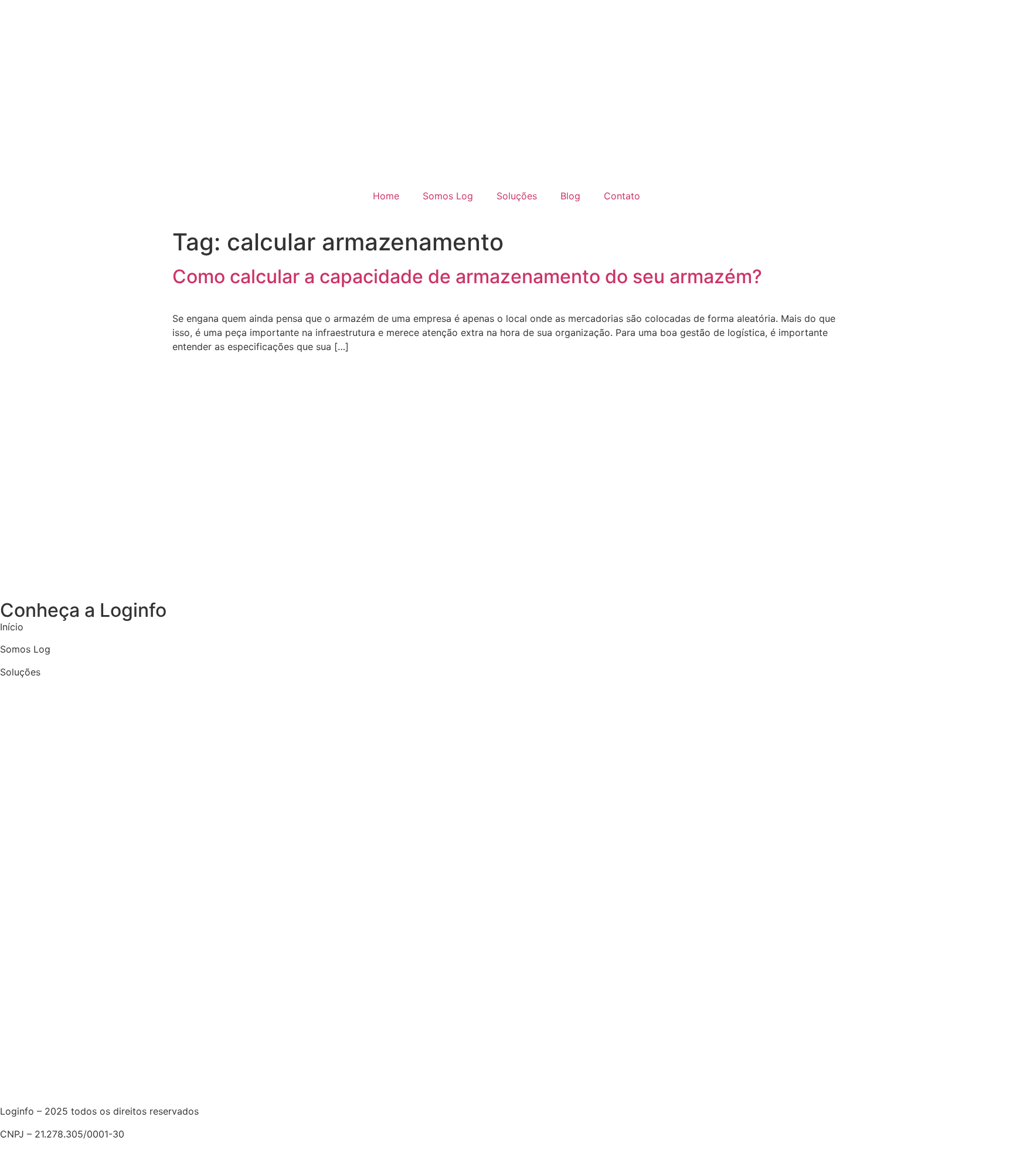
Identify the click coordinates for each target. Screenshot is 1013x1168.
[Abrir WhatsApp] (983, 1138)
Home (386, 196)
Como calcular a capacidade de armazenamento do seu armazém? (467, 276)
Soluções (517, 196)
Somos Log (448, 196)
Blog (570, 196)
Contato (622, 196)
